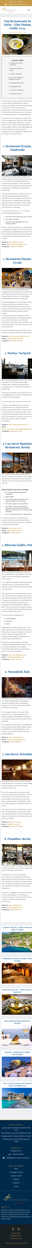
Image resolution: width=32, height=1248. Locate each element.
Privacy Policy (16, 1233)
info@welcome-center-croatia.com (17, 1158)
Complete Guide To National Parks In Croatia (16, 1136)
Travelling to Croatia (16, 1172)
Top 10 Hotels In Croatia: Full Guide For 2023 (16, 1133)
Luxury (16, 1186)
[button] (28, 10)
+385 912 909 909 (18, 1154)
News (16, 1169)
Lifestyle (16, 1179)
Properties (16, 1183)
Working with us (16, 1151)
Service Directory (16, 1238)
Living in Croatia (16, 1176)
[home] (9, 10)
